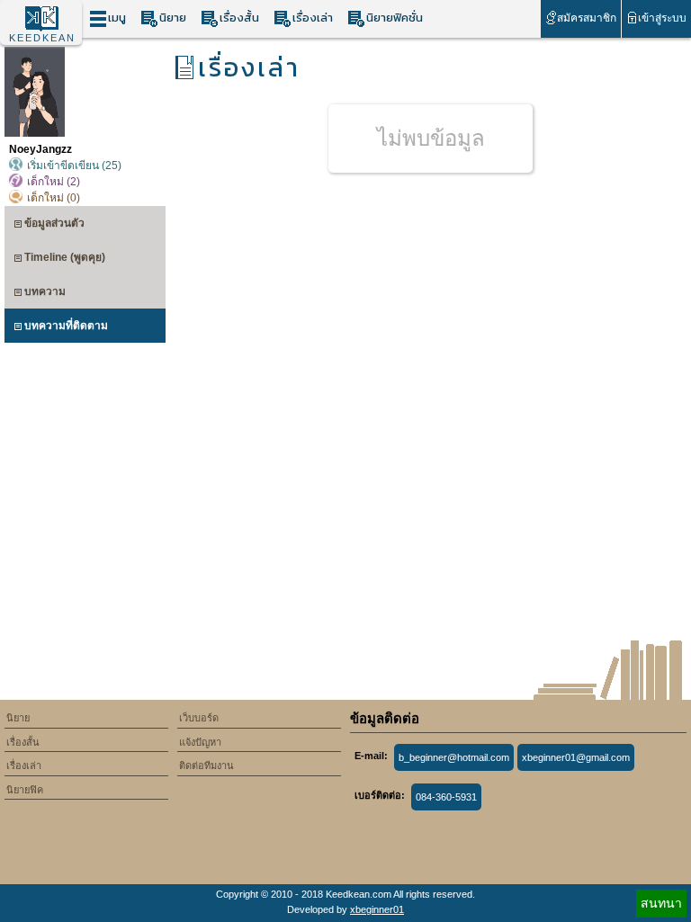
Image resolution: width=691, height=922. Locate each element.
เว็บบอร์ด (199, 717)
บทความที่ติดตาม (66, 325)
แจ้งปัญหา (200, 742)
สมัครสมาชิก (586, 18)
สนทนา (661, 903)
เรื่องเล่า (312, 17)
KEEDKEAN (42, 37)
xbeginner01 (377, 909)
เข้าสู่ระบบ (662, 18)
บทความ (45, 291)
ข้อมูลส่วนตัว (54, 223)
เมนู (117, 17)
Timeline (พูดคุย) (64, 257)
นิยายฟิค (24, 789)
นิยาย (172, 17)
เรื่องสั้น (239, 17)
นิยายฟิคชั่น (394, 17)
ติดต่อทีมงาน (206, 765)
